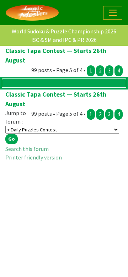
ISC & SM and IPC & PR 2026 (64, 39)
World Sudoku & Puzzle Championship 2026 (64, 31)
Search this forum (27, 148)
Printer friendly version (33, 157)
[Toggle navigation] (112, 13)
